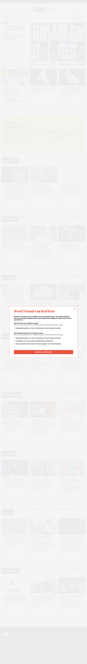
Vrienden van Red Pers (43, 352)
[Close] (75, 309)
